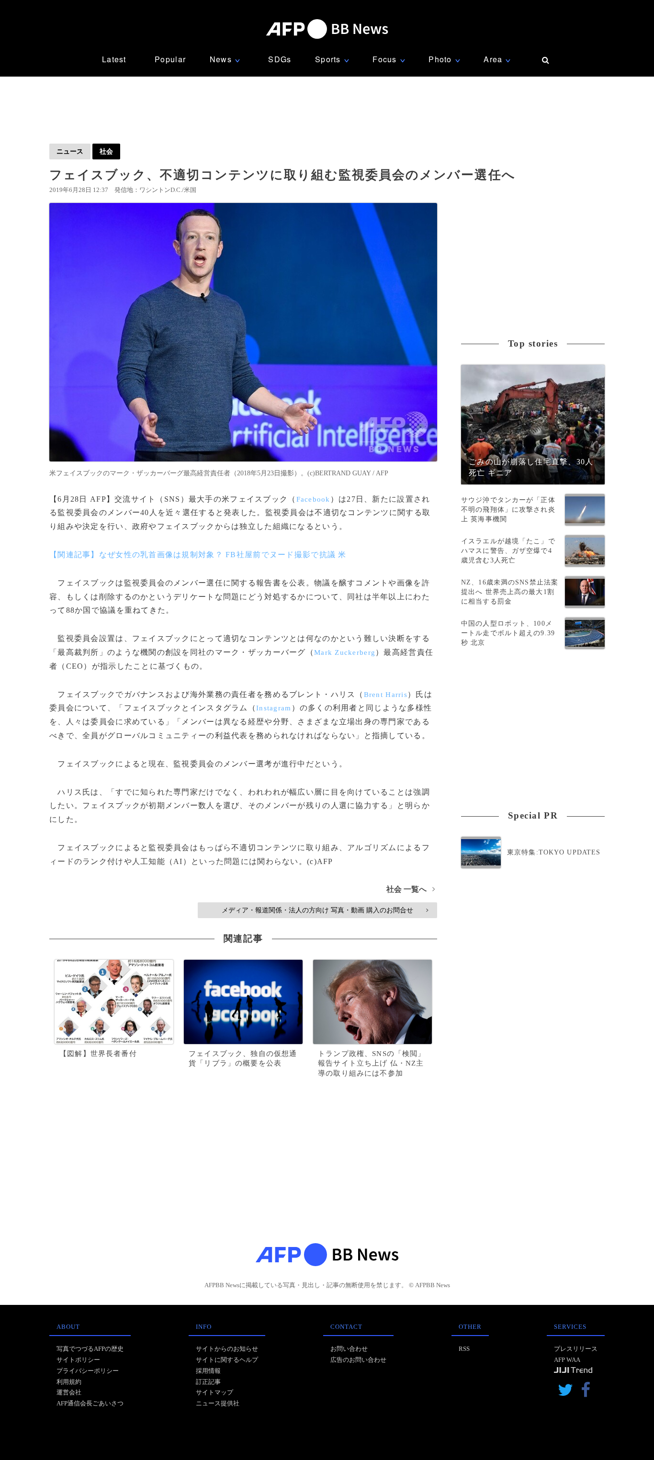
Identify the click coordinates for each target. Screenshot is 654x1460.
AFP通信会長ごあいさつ (90, 1403)
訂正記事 (208, 1381)
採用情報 (208, 1370)
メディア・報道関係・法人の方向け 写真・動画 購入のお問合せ (325, 910)
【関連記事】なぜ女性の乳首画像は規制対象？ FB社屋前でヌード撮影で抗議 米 (198, 554)
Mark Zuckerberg (344, 652)
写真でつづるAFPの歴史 (90, 1348)
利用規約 (68, 1381)
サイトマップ (214, 1392)
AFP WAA (567, 1359)
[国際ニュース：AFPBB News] (327, 29)
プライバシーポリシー (87, 1370)
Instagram (274, 708)
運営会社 (68, 1392)
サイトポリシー (78, 1359)
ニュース (69, 151)
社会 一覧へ (410, 889)
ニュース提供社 (217, 1403)
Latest (114, 59)
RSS (464, 1348)
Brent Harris (385, 694)
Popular (170, 59)
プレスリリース (576, 1348)
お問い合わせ (349, 1348)
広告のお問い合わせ (358, 1359)
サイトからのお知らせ (227, 1348)
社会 (106, 151)
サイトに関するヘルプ (227, 1359)
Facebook (313, 499)
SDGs (279, 59)
